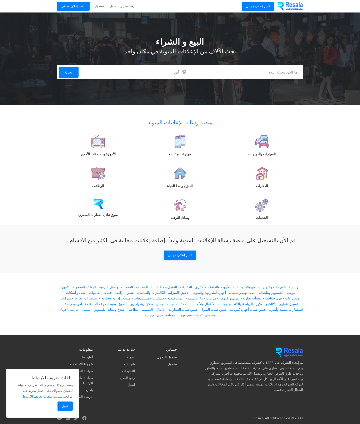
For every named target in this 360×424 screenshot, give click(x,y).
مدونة (131, 357)
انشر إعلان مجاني (258, 6)
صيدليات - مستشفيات (149, 298)
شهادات (129, 364)
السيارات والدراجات (272, 287)
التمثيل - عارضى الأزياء (75, 309)
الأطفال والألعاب (203, 304)
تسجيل (99, 6)
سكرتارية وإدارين (141, 304)
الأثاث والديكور (266, 304)
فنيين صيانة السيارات (183, 309)
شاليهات (94, 293)
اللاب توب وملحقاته (242, 293)
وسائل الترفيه (108, 287)
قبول (65, 406)
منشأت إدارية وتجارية (116, 298)
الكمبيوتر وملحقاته (271, 293)
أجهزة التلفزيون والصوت (209, 293)
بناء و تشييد (195, 298)
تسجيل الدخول (120, 6)
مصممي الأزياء (206, 315)
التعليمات (128, 371)
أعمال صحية (176, 298)
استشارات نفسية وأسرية (286, 309)
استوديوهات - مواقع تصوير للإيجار (169, 315)
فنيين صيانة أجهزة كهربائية (248, 309)
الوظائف (142, 287)
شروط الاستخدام (81, 364)
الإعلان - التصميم (153, 309)
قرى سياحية (273, 298)
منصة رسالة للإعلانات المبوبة (180, 122)
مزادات (211, 298)
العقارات (186, 287)
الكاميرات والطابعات (151, 293)
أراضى (118, 293)
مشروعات (292, 298)
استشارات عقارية (86, 298)
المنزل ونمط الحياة (164, 287)
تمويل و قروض (229, 298)
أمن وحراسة (73, 304)
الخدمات (127, 287)
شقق (130, 293)
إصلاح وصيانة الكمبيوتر (109, 309)
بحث (68, 72)
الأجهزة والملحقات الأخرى (212, 287)
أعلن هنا (87, 357)
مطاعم (134, 309)
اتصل (131, 385)
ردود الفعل (127, 378)
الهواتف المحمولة (84, 287)
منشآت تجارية (252, 298)
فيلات (107, 293)
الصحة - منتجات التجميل (172, 304)
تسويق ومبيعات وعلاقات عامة (105, 304)
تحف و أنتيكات (76, 293)
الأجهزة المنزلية (178, 293)
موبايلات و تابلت (244, 287)
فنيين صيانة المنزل (213, 309)
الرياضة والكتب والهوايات (235, 304)
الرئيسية (294, 287)
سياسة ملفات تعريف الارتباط (42, 396)
